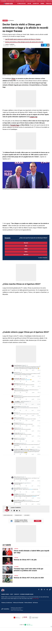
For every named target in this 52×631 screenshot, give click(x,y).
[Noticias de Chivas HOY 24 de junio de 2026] (7, 579)
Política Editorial (28, 602)
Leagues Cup (33, 117)
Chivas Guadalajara (8, 515)
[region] (26, 11)
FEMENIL (42, 3)
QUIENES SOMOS (5, 594)
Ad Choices (35, 602)
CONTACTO (16, 594)
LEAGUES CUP (36, 3)
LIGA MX (29, 3)
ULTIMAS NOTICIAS (21, 3)
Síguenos (38, 520)
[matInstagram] (41, 589)
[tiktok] (50, 589)
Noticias (12, 20)
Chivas (13, 78)
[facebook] (39, 589)
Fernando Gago (14, 125)
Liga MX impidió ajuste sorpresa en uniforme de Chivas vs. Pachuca (22, 39)
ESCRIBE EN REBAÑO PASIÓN (26, 594)
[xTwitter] (44, 589)
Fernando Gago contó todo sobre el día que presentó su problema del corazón (28, 570)
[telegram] (47, 589)
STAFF (11, 594)
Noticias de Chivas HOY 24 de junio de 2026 (29, 578)
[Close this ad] (51, 627)
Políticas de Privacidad (18, 602)
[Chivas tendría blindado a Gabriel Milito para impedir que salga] (7, 552)
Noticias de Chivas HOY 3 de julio (25, 560)
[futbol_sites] (5, 609)
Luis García (26, 515)
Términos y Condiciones (6, 602)
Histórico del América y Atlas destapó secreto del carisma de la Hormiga (24, 42)
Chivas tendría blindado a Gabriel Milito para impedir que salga (31, 552)
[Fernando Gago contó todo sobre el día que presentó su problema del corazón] (7, 570)
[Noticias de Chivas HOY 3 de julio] (7, 561)
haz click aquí (35, 598)
